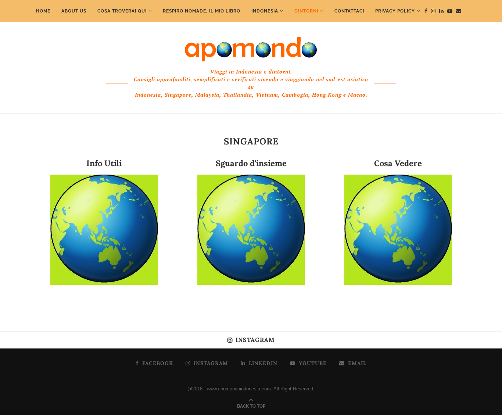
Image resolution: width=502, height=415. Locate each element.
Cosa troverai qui (122, 11)
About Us (73, 11)
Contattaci (349, 11)
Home (43, 11)
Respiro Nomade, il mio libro (201, 11)
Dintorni (306, 11)
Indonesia (264, 11)
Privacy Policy (395, 11)
